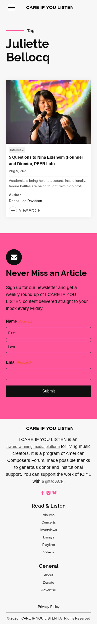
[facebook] (43, 493)
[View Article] (48, 148)
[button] (11, 7)
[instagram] (48, 493)
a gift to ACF (52, 481)
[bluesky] (54, 493)
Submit (48, 391)
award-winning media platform (33, 446)
